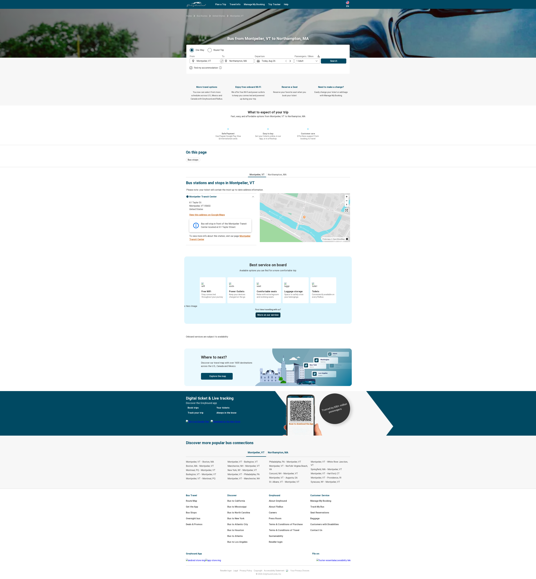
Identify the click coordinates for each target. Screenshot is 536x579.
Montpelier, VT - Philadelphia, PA (243, 474)
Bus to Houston (235, 530)
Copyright (258, 571)
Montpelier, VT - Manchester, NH (244, 478)
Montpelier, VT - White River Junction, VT (329, 463)
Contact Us (316, 530)
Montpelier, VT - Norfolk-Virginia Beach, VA (288, 468)
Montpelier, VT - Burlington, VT (243, 461)
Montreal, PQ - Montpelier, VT (200, 470)
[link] (268, 367)
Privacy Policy (246, 571)
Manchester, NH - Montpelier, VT (244, 466)
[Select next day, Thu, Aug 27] (290, 61)
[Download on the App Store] (213, 560)
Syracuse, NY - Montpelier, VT (325, 482)
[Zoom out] (347, 201)
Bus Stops (191, 512)
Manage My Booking (320, 501)
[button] (221, 196)
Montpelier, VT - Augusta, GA (283, 477)
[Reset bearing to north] (347, 205)
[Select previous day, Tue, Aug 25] (286, 61)
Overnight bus (193, 518)
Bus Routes (202, 16)
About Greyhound (278, 501)
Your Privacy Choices (299, 571)
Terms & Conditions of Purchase (286, 524)
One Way (200, 50)
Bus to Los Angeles (237, 542)
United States (218, 16)
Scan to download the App (301, 424)
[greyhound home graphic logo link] (196, 4)
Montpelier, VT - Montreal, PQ (200, 478)
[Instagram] (313, 560)
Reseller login (276, 542)
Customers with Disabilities (324, 524)
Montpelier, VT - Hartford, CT (325, 473)
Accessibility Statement (274, 571)
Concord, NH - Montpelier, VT (283, 473)
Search (333, 61)
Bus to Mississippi (237, 506)
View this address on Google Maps (207, 214)
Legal (235, 571)
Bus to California (236, 501)
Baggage (315, 518)
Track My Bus (317, 506)
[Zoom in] (347, 197)
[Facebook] (312, 560)
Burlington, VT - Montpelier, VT (201, 474)
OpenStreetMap (339, 239)
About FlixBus (276, 506)
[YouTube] (314, 560)
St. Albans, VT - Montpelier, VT (284, 482)
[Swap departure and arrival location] (222, 61)
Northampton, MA (277, 174)
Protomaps (326, 239)
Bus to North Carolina (238, 512)
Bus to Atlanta (235, 536)
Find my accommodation (206, 67)
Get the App (192, 506)
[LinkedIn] (315, 560)
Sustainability (276, 536)
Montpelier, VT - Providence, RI (326, 477)
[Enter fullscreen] (347, 210)
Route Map (191, 501)
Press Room (275, 518)
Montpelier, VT (237, 16)
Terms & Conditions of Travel (284, 530)
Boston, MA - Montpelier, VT (200, 466)
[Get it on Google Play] (195, 560)
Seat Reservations (319, 512)
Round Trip (218, 50)
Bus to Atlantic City (237, 524)
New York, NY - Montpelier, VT (242, 470)
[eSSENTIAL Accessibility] (334, 560)
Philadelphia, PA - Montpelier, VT (285, 461)
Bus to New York (235, 518)
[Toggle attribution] (347, 239)
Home (189, 16)
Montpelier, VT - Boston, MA (200, 461)
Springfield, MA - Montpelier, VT (326, 469)
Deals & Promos (194, 524)
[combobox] (208, 61)
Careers (273, 512)
